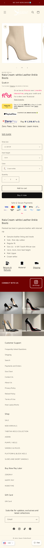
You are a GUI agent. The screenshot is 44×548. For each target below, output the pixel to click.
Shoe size (5, 142)
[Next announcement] (39, 2)
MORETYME (9, 486)
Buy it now (22, 195)
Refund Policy (10, 393)
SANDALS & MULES (12, 448)
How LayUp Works (12, 405)
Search (7, 360)
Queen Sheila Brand (25, 538)
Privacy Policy (10, 388)
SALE (7, 420)
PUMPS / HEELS (11, 442)
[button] (5, 12)
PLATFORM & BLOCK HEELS (16, 453)
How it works (19, 99)
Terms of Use (10, 399)
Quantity (5, 174)
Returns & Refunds (7, 268)
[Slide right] (27, 67)
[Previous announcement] (4, 2)
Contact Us (9, 377)
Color (4, 164)
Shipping (12, 86)
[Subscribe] (36, 519)
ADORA (8, 437)
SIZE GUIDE (6, 134)
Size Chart (9, 371)
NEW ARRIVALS (11, 426)
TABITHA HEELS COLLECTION (16, 431)
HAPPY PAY (9, 480)
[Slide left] (16, 67)
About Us (8, 382)
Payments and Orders (13, 366)
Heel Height (6, 153)
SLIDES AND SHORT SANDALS (16, 459)
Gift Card (8, 501)
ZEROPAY (8, 474)
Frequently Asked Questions (15, 349)
